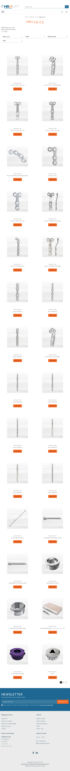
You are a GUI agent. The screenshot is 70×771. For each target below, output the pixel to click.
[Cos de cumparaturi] (67, 12)
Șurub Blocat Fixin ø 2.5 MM (17, 583)
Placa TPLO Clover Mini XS (52, 85)
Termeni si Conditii (6, 721)
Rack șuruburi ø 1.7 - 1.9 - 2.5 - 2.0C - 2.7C (52, 628)
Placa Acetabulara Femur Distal (17, 175)
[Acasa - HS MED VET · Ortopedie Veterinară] (10, 7)
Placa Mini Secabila (17, 538)
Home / (27, 17)
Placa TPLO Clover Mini (52, 356)
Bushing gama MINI (52, 583)
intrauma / (32, 17)
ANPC (38, 726)
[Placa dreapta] (17, 292)
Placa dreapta (17, 311)
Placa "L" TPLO (52, 175)
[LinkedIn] (36, 753)
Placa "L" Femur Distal (18, 266)
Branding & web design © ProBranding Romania (35, 764)
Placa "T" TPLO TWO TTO (17, 85)
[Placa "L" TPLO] (52, 156)
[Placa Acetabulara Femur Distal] (17, 156)
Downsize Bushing (17, 673)
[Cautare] (67, 6)
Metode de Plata (40, 718)
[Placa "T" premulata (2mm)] (52, 201)
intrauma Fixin (17, 83)
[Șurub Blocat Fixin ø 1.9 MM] (52, 518)
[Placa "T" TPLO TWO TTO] (17, 66)
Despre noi (4, 718)
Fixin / (37, 17)
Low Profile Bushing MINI (17, 628)
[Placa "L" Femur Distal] (17, 247)
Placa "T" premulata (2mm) (52, 221)
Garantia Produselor (41, 723)
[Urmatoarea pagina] (66, 682)
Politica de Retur (40, 721)
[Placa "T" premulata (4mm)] (52, 247)
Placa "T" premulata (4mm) (52, 266)
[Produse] (3, 12)
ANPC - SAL (39, 729)
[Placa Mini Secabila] (17, 518)
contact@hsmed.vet (44, 743)
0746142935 (42, 741)
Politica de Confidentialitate (46, 705)
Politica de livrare (6, 726)
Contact (3, 729)
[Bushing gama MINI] (52, 563)
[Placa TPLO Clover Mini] (52, 337)
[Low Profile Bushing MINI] (17, 609)
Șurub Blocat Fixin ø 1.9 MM (52, 538)
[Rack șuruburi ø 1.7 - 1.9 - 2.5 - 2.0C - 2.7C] (52, 609)
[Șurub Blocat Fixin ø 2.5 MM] (17, 563)
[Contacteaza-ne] (62, 12)
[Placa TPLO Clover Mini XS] (52, 66)
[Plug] (52, 654)
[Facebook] (33, 753)
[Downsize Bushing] (17, 654)
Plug (52, 673)
